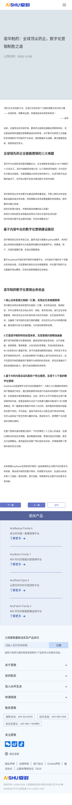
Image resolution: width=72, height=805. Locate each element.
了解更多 (15, 538)
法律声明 (24, 763)
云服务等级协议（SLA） (30, 768)
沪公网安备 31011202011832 (30, 788)
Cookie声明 (53, 763)
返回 (56, 504)
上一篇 (36, 504)
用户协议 (38, 763)
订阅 (58, 645)
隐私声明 (10, 763)
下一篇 (10, 504)
